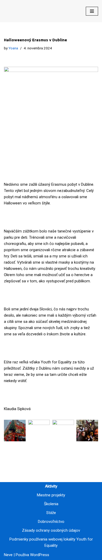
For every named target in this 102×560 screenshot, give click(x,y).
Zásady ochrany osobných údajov (51, 530)
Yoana (13, 48)
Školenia (51, 504)
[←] (21, 11)
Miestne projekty (51, 495)
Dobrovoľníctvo (51, 521)
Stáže (51, 512)
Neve (8, 554)
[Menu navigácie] (92, 11)
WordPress (39, 554)
